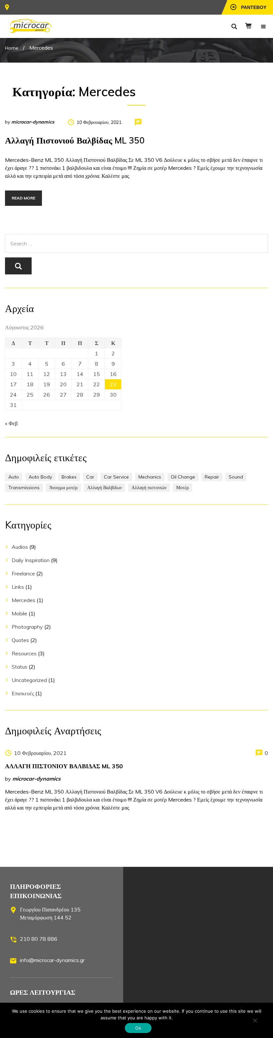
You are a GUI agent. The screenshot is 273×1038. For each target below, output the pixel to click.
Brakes (69, 477)
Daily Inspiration (31, 560)
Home (11, 48)
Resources (24, 653)
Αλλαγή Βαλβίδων (104, 488)
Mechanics (149, 477)
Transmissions (24, 488)
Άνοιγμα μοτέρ (63, 488)
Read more (23, 197)
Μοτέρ (182, 488)
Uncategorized (29, 680)
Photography (27, 626)
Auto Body (40, 477)
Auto (13, 477)
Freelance (23, 573)
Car (90, 477)
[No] (254, 1020)
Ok (138, 1028)
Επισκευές (23, 693)
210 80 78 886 (38, 938)
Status (19, 666)
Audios (20, 546)
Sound (236, 477)
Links (18, 586)
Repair (212, 477)
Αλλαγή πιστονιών (149, 488)
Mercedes (23, 600)
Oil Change (183, 477)
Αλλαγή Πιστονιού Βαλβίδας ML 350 (75, 140)
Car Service (116, 477)
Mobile (19, 613)
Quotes (20, 640)
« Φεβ (11, 423)
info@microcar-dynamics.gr (52, 960)
